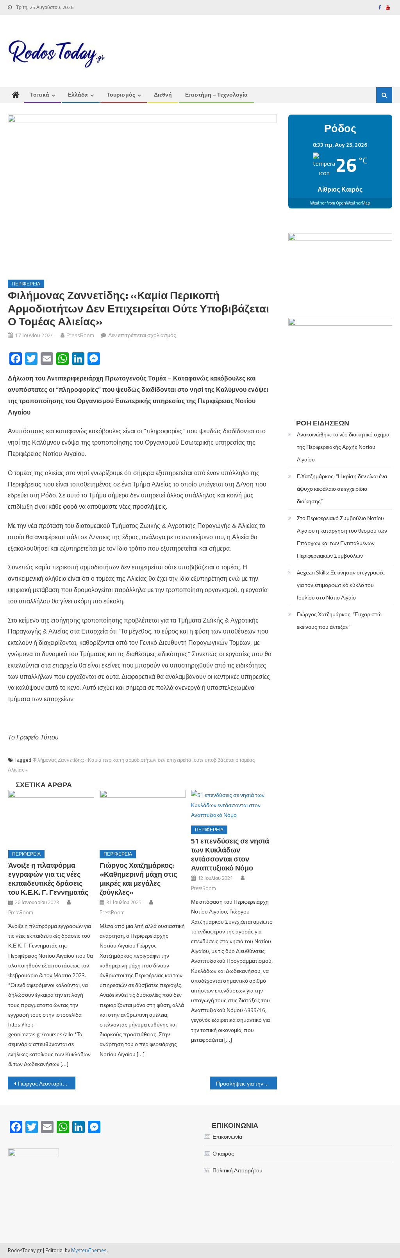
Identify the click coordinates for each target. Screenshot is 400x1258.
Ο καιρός (223, 1153)
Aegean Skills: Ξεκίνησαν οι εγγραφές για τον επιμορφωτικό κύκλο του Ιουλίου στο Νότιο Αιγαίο (341, 584)
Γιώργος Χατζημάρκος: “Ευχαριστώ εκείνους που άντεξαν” (339, 620)
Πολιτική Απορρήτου (237, 1170)
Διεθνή (163, 94)
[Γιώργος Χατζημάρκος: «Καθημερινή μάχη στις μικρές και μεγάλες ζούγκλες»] (143, 816)
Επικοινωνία (227, 1136)
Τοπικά (39, 94)
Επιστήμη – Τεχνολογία (216, 94)
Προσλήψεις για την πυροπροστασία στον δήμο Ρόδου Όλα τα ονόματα (246, 1083)
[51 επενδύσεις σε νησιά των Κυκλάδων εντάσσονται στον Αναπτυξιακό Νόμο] (234, 805)
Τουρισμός (121, 94)
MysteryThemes (89, 1250)
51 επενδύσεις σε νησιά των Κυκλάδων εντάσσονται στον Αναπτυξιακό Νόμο (230, 854)
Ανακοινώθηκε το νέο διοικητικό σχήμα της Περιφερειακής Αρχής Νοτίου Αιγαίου (343, 446)
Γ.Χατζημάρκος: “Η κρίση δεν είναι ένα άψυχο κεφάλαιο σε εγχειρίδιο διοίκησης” (342, 488)
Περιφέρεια (26, 283)
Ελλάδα (78, 94)
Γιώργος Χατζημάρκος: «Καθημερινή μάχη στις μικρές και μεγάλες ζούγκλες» (138, 878)
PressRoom (80, 335)
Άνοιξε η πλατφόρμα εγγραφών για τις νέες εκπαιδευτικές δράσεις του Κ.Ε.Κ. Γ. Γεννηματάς (48, 878)
